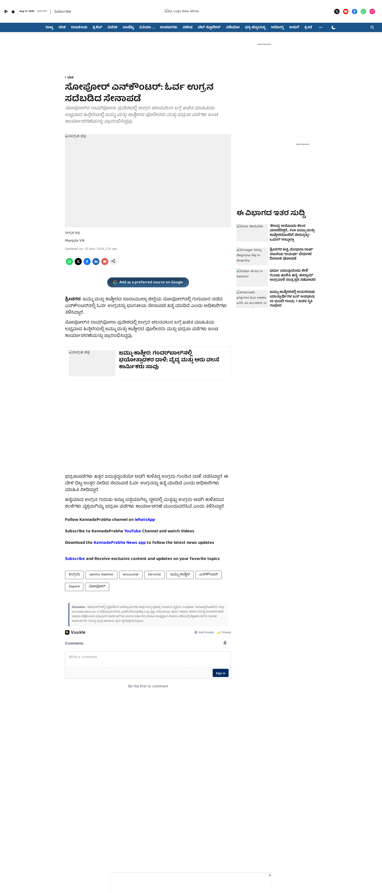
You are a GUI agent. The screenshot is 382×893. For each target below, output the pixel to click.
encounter (131, 575)
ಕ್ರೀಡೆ (308, 28)
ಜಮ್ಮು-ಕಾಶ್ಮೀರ (180, 575)
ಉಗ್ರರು (74, 575)
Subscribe (62, 11)
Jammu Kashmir (101, 575)
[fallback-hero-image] (252, 233)
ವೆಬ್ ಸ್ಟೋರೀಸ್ (209, 28)
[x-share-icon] (78, 264)
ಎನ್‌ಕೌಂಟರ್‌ (208, 575)
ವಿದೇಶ (112, 28)
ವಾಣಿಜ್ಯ (128, 28)
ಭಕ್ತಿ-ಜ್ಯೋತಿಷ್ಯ (255, 28)
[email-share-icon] (104, 264)
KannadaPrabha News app (120, 543)
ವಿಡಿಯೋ (233, 28)
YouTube (132, 531)
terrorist (154, 575)
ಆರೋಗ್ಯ (277, 28)
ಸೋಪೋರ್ (97, 587)
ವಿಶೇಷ (188, 28)
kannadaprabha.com (84, 611)
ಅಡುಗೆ (294, 28)
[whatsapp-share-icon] (69, 264)
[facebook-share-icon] (87, 264)
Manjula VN (74, 240)
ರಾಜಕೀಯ (79, 28)
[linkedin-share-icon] (95, 264)
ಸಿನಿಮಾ (145, 28)
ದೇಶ (62, 28)
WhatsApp (145, 520)
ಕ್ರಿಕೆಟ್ (97, 28)
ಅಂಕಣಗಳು (168, 28)
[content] (141, 531)
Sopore (74, 587)
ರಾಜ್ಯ (49, 28)
